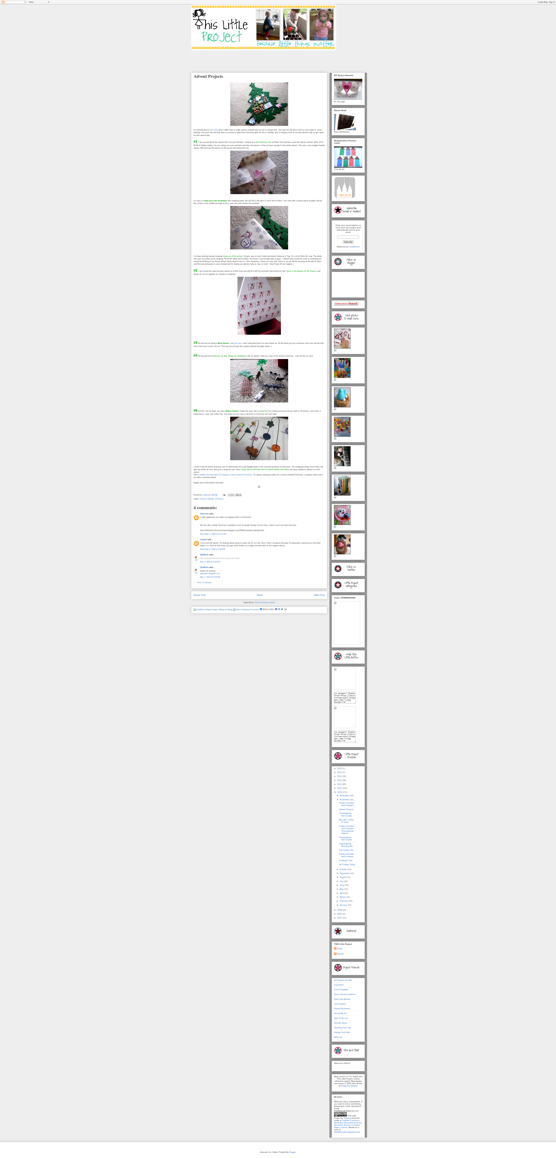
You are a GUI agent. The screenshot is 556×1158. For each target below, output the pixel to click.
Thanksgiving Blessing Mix (346, 845)
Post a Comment (204, 582)
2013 (339, 776)
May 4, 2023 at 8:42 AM (210, 562)
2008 (339, 910)
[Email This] (229, 494)
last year (214, 130)
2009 (339, 792)
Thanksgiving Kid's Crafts (345, 814)
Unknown (204, 514)
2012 (339, 780)
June (342, 885)
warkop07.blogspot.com (210, 573)
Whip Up (338, 1037)
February (344, 901)
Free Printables (341, 989)
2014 (339, 772)
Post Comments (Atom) (265, 602)
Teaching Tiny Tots (342, 1027)
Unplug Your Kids (342, 1032)
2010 (339, 788)
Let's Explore (340, 1004)
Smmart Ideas (340, 1023)
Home (260, 595)
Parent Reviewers (342, 1008)
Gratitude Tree (345, 860)
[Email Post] (224, 495)
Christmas (219, 499)
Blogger (292, 1152)
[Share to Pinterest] (240, 494)
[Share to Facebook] (237, 494)
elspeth (203, 539)
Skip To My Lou (341, 1018)
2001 (339, 918)
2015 (339, 768)
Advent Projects (346, 809)
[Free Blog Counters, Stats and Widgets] (286, 609)
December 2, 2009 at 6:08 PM (212, 549)
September (345, 873)
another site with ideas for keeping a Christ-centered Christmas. (226, 475)
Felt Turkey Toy (346, 850)
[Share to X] (234, 494)
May (342, 889)
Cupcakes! (339, 985)
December (345, 795)
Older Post (319, 595)
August (343, 877)
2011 (339, 784)
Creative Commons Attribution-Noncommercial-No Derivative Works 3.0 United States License (348, 1123)
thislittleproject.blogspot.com (347, 1132)
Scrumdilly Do (340, 1013)
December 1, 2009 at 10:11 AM (213, 534)
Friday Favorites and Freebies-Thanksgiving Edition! (346, 829)
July (342, 881)
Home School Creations (345, 994)
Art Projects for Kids (343, 980)
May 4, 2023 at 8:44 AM (210, 577)
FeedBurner (354, 247)
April (342, 893)
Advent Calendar (207, 499)
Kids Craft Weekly (342, 999)
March (343, 897)
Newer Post (200, 595)
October (344, 869)
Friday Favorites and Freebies (346, 804)
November (345, 799)
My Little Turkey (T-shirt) (346, 820)
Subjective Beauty (349, 1086)
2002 (339, 914)
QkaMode (204, 555)
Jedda (340, 948)
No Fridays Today (347, 864)
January (344, 905)
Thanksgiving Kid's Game (345, 838)
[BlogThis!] (232, 494)
